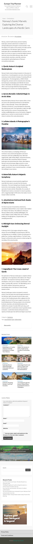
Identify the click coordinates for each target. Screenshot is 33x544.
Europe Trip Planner (19, 540)
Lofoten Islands (18, 319)
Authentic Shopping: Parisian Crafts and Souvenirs (8, 384)
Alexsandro (18, 36)
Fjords (12, 319)
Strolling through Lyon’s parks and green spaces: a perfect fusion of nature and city (15, 485)
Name (5, 418)
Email (5, 423)
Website (5, 428)
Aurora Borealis (7, 319)
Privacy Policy (5, 532)
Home (4, 18)
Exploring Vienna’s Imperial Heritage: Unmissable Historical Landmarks (8, 367)
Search (4, 468)
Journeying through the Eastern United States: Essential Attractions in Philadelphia (23, 385)
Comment (6, 405)
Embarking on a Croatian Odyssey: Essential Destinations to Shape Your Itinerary (9, 349)
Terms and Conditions (7, 535)
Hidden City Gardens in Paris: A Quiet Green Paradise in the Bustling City (23, 349)
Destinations (10, 18)
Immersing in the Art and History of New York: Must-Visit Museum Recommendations (23, 367)
